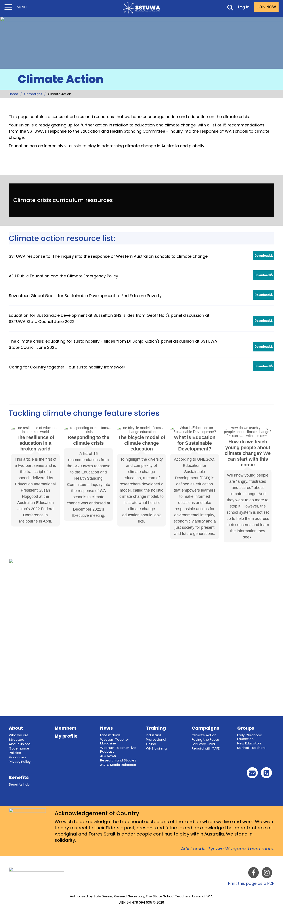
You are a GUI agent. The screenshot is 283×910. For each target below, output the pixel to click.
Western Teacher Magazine (114, 741)
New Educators (249, 743)
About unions (20, 744)
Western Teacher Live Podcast (118, 749)
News (106, 728)
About (16, 728)
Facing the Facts (205, 739)
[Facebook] (253, 873)
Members (66, 728)
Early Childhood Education (249, 737)
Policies (15, 752)
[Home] (141, 8)
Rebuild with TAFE (206, 748)
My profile (66, 736)
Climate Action (204, 735)
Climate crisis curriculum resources (63, 200)
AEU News (108, 756)
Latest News (110, 735)
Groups (245, 728)
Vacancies (17, 757)
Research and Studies (118, 760)
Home (13, 94)
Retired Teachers (251, 747)
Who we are (19, 735)
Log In (243, 7)
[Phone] (266, 774)
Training (156, 728)
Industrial (153, 735)
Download (262, 256)
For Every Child (203, 744)
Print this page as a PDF (251, 883)
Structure (16, 739)
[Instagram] (267, 873)
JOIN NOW (266, 7)
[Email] (252, 774)
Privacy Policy (20, 761)
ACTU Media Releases (118, 764)
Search (230, 8)
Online (151, 744)
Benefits (19, 777)
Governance (19, 748)
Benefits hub (19, 784)
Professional (156, 739)
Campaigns (33, 94)
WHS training (156, 748)
